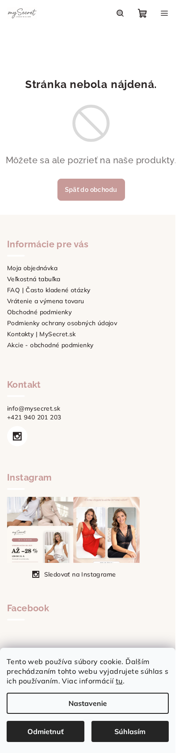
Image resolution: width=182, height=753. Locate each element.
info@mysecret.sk (33, 408)
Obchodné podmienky (39, 312)
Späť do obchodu (91, 189)
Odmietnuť (45, 731)
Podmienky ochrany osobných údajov (62, 323)
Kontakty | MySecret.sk (41, 334)
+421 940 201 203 (34, 417)
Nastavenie (87, 703)
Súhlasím (129, 731)
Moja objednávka (32, 268)
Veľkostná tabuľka (34, 279)
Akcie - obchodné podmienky (50, 345)
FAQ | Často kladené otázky (48, 290)
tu (119, 680)
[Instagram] (17, 436)
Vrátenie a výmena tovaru (45, 301)
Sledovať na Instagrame (80, 574)
